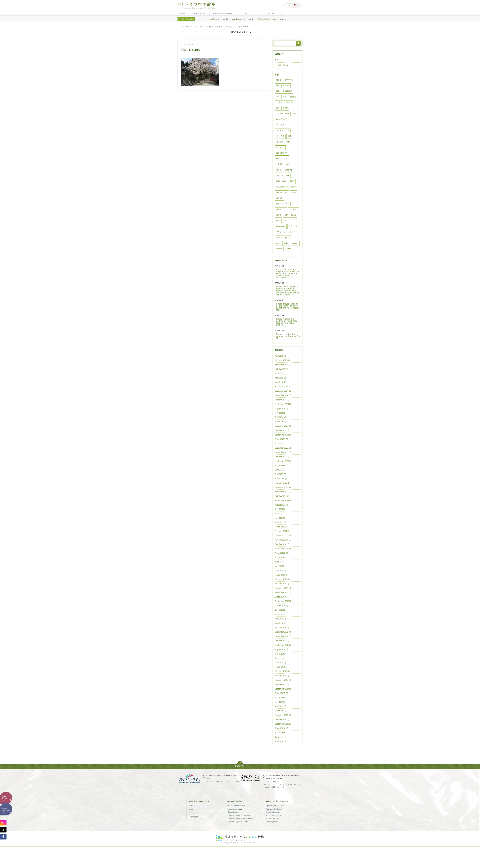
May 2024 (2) (280, 412)
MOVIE (247, 13)
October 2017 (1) (282, 684)
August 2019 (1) (281, 605)
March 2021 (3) (281, 526)
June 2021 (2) (280, 513)
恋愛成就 (279, 164)
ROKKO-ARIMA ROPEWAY (223, 13)
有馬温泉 (279, 141)
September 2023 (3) (283, 434)
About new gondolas (274, 815)
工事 (284, 220)
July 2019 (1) (280, 609)
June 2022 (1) (280, 469)
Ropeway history (272, 821)
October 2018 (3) (282, 640)
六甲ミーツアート (282, 113)
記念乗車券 (288, 170)
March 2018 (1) (281, 666)
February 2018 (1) (282, 671)
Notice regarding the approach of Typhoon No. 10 (288, 336)
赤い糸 (288, 164)
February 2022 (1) (282, 482)
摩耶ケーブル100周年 (284, 91)
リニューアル (281, 232)
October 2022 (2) (282, 456)
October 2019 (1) (282, 596)
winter (288, 248)
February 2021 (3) (282, 531)
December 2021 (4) (283, 487)
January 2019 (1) (282, 627)
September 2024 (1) (283, 404)
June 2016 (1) (280, 736)
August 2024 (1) (281, 408)
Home (191, 805)
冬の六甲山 (288, 79)
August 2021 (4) (281, 504)
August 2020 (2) (281, 553)
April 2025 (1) (280, 377)
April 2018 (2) (280, 662)
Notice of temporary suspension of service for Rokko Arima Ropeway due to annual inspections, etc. (287, 273)
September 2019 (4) (283, 601)
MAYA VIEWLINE (198, 13)
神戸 (278, 96)
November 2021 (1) (283, 491)
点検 (278, 220)
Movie (191, 809)
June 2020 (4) (280, 561)
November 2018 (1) (283, 636)
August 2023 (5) (281, 439)
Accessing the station (235, 809)
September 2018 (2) (283, 645)
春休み (292, 181)
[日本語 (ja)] (288, 5)
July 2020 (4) (280, 557)
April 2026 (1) (280, 355)
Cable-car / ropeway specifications (240, 818)
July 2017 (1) (280, 697)
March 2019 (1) (281, 623)
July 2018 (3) (280, 653)
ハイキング (293, 209)
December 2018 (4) (283, 631)
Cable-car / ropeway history (238, 821)
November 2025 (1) (283, 364)
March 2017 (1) (281, 710)
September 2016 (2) (283, 723)
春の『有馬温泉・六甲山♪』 (221, 27)
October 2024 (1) (282, 399)
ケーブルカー (281, 125)
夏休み (278, 170)
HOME (182, 13)
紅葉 (289, 136)
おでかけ (279, 198)
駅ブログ (190, 27)
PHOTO (271, 13)
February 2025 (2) (282, 386)
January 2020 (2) (282, 583)
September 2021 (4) (283, 500)
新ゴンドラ (293, 226)
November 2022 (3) (283, 452)
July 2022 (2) (280, 465)
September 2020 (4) (283, 548)
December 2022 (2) (283, 447)
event (278, 243)
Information (280, 226)
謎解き (293, 186)
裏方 (286, 215)
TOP (179, 27)
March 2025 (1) (281, 382)
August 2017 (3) (281, 693)
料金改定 (289, 102)
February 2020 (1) (282, 579)
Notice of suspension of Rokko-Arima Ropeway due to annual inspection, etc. (288, 307)
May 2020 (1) (280, 566)
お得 (278, 108)
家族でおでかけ (282, 186)
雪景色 (278, 79)
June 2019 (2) (280, 614)
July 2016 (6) (280, 732)
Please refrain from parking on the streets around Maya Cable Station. (286, 322)
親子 (287, 175)
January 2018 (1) (282, 675)
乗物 (284, 96)
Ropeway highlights (273, 818)
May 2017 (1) (280, 701)
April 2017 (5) (280, 706)
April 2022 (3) (280, 474)
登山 (294, 113)
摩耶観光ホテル (282, 153)
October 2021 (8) (282, 496)
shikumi (292, 232)
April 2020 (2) (280, 570)
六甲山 (288, 141)
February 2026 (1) (282, 360)
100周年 (279, 102)
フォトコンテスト (282, 130)
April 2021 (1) (280, 522)
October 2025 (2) (282, 369)
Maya (279, 59)
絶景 (278, 85)
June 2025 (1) (280, 373)
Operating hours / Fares (236, 805)
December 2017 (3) (283, 680)
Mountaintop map (234, 812)
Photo (191, 813)
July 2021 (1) (280, 509)
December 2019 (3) (283, 588)
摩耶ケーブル (281, 209)
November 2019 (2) (283, 592)
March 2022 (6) (281, 478)
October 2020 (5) (282, 544)
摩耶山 (293, 192)
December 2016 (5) (283, 715)
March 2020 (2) (281, 574)
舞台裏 (293, 215)
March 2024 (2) (281, 421)
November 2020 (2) (283, 539)
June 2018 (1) (280, 658)
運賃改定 (293, 96)
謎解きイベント (282, 192)
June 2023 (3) (280, 443)
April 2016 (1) (280, 741)
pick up (288, 237)
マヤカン (279, 175)
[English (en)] (296, 5)
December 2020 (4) (283, 535)
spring (201, 27)
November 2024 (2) (283, 395)
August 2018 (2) (281, 649)
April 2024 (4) (280, 417)
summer (295, 243)
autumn (279, 248)
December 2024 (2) (283, 390)
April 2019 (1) (280, 618)
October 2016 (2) (282, 719)
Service (279, 237)
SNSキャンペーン (282, 158)
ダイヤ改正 (280, 136)
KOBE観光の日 (281, 119)
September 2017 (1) (283, 688)
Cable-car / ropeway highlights (239, 815)
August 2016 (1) (281, 728)
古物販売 (286, 85)
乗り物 (278, 215)
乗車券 (285, 108)
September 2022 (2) (283, 461)
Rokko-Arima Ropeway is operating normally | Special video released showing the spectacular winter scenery (287, 290)
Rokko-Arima (282, 64)
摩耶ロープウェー (282, 203)
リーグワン (280, 147)
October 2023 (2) (282, 430)
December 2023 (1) (283, 426)
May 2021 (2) (280, 517)
